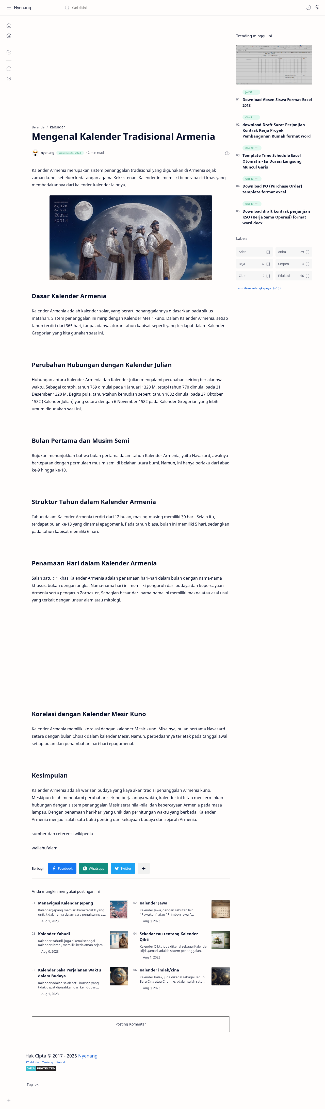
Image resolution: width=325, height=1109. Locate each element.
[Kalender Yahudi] (119, 940)
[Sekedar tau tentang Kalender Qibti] (221, 940)
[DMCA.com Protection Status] (172, 1068)
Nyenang (22, 7)
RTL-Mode (32, 1062)
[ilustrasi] (131, 237)
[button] (308, 7)
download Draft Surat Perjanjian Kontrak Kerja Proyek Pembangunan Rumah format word (276, 130)
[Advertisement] (131, 78)
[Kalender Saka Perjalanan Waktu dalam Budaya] (119, 976)
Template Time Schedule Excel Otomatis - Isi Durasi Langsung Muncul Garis (272, 161)
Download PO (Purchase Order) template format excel (272, 188)
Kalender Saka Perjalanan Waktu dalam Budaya (69, 972)
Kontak (61, 1062)
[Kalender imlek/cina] (221, 976)
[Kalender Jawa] (221, 909)
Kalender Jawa (153, 902)
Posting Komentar (131, 1024)
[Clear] (144, 7)
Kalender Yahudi (54, 933)
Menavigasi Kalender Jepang (65, 902)
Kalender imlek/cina (159, 969)
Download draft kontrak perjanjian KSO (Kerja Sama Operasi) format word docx (276, 217)
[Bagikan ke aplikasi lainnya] (144, 868)
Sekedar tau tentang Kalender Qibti (169, 936)
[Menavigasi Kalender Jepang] (119, 909)
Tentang (47, 1062)
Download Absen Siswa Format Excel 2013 (277, 102)
